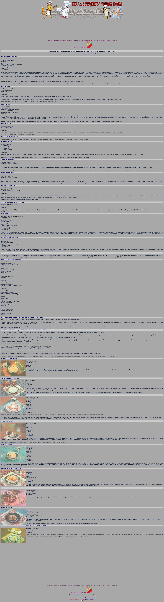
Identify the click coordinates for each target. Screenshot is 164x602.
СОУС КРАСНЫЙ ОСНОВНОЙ (9, 56)
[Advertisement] (82, 30)
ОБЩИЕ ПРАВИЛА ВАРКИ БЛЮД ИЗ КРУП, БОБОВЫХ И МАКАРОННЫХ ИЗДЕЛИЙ (24, 330)
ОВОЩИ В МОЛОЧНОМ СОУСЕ (9, 237)
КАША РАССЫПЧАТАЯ (7, 141)
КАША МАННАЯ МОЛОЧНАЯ (9, 358)
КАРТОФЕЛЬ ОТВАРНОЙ (8, 185)
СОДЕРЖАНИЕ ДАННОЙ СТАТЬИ (91, 54)
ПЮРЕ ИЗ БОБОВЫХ (6, 507)
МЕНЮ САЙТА (79, 54)
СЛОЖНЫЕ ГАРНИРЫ (7, 253)
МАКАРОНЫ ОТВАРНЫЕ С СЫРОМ (36, 525)
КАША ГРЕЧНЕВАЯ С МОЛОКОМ (10, 378)
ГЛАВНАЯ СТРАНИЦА (69, 54)
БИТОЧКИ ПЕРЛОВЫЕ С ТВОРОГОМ (11, 468)
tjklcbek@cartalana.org (89, 599)
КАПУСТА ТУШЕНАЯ (6, 213)
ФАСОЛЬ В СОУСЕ (6, 488)
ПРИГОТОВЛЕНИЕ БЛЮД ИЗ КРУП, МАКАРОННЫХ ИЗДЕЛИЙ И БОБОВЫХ (22, 317)
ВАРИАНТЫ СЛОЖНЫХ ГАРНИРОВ (11, 259)
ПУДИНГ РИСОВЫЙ (6, 444)
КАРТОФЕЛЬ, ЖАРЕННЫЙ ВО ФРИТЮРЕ (12, 202)
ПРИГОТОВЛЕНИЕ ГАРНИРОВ (9, 136)
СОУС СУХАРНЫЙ (6, 123)
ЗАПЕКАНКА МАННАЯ (7, 421)
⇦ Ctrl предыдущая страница (75, 594)
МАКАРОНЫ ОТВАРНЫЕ (8, 159)
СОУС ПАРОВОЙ (5, 86)
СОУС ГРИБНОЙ (5, 104)
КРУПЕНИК (29, 395)
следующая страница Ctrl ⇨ (89, 594)
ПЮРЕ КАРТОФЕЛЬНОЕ (7, 172)
